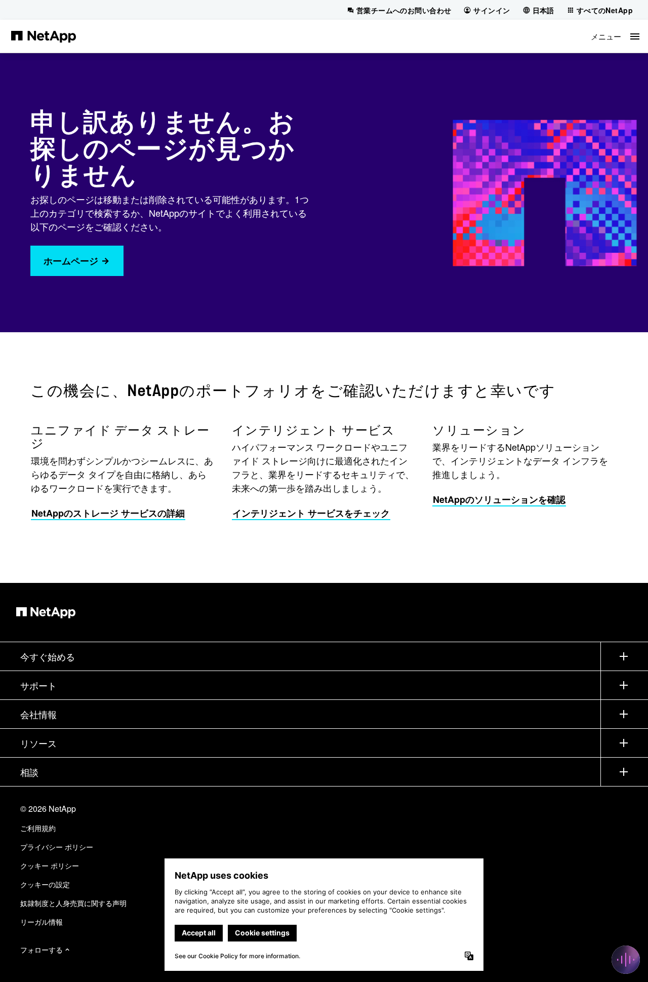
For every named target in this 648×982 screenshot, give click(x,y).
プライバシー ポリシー (56, 847)
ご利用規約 (38, 828)
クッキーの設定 (45, 884)
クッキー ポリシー (49, 865)
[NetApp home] (43, 36)
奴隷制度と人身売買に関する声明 (73, 903)
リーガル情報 (41, 922)
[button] (615, 36)
